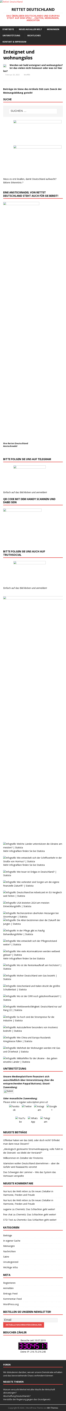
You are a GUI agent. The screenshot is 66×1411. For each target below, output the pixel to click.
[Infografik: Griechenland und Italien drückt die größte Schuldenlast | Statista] (33, 989)
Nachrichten (9, 1251)
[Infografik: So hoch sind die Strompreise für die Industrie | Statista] (33, 1020)
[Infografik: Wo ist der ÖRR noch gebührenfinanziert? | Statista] (33, 999)
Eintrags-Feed (10, 1293)
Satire (6, 1256)
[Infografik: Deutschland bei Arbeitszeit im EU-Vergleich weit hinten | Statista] (33, 895)
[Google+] (52, 1110)
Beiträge (7, 1235)
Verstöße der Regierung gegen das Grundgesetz (26, 1399)
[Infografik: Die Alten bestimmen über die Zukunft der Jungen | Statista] (33, 923)
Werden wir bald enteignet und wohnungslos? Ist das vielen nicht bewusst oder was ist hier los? (33, 68)
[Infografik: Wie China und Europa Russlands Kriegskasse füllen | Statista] (33, 1041)
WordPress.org (11, 1304)
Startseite (8, 29)
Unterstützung (11, 35)
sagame (7, 1209)
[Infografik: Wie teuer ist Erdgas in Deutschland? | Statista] (33, 875)
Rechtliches (34, 35)
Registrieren (9, 1282)
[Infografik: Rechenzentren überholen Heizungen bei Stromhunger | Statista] (33, 916)
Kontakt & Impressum (14, 41)
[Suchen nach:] (33, 111)
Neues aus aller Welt (30, 29)
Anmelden (8, 1288)
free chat (7, 1214)
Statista (41, 851)
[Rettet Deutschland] (11, 1)
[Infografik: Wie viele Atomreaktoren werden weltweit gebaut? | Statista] (33, 954)
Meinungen (53, 29)
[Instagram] (39, 1110)
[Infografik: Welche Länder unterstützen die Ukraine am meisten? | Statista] (33, 847)
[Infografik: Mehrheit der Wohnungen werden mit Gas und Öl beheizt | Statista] (33, 1051)
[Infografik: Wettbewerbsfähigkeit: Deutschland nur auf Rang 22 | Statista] (33, 1010)
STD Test (8, 1219)
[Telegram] (45, 1122)
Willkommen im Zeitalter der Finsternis (23, 1157)
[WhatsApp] (33, 1122)
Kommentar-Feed (12, 1298)
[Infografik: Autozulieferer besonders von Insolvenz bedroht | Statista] (33, 1030)
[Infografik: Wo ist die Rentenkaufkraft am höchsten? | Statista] (33, 968)
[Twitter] (27, 1110)
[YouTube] (20, 1122)
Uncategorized (10, 1261)
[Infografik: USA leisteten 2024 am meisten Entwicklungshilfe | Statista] (33, 906)
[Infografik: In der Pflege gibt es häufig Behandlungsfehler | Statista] (33, 934)
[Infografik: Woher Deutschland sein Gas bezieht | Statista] (33, 979)
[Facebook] (14, 1110)
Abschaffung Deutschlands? (16, 1396)
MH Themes (52, 1408)
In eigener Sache (11, 1240)
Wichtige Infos (10, 1267)
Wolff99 (27, 74)
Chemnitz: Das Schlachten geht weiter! (35, 1209)
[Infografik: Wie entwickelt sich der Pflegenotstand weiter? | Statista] (33, 944)
